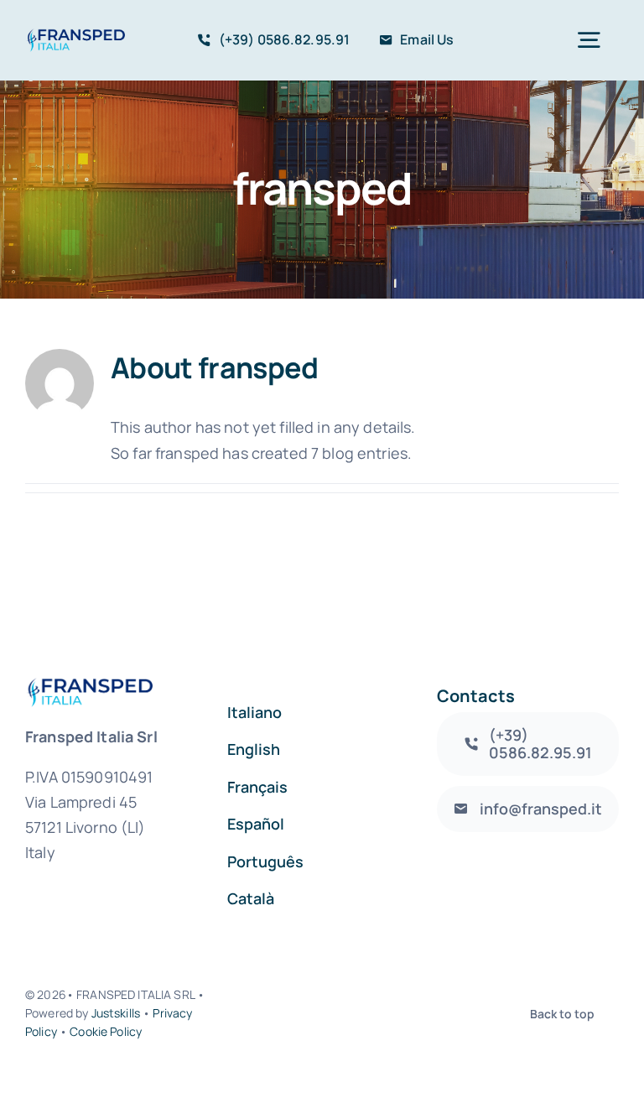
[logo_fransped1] (75, 36)
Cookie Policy (106, 1031)
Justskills (115, 1013)
